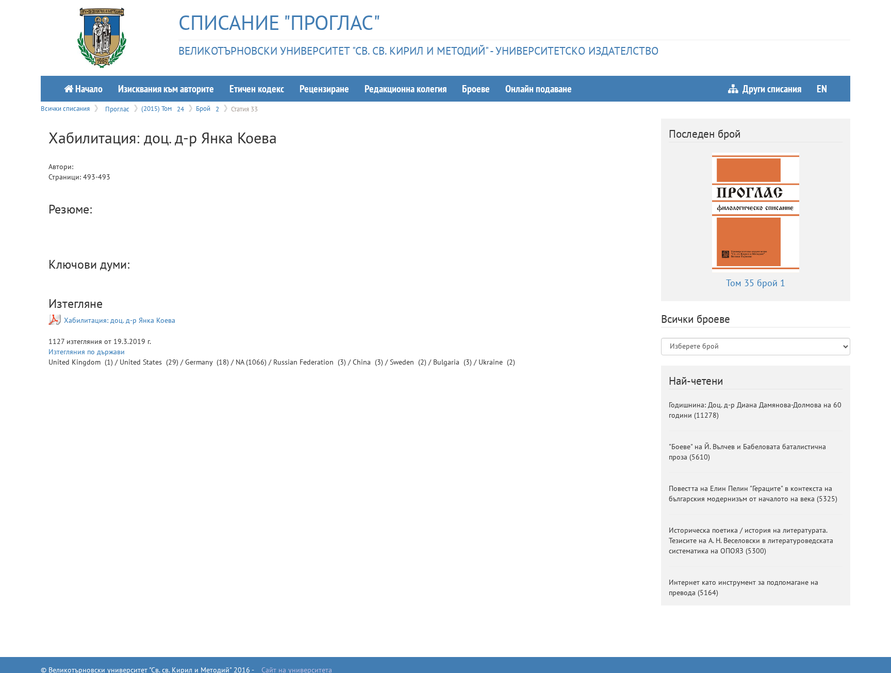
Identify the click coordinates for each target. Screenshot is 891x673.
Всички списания (65, 108)
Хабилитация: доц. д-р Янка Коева (119, 320)
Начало (88, 88)
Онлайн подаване (538, 88)
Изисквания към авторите (166, 88)
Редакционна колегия (406, 88)
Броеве (476, 88)
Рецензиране (324, 88)
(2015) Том (162, 108)
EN (822, 88)
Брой (207, 108)
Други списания (769, 88)
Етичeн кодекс (256, 88)
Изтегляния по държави (86, 351)
